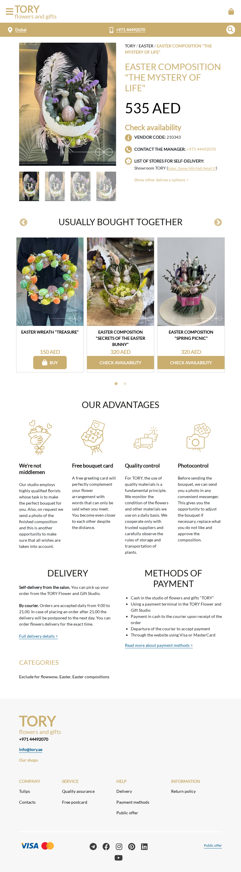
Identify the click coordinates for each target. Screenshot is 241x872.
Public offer (127, 812)
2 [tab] (125, 384)
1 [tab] (116, 384)
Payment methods (132, 802)
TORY (130, 45)
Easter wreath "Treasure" (50, 331)
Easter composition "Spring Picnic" (191, 335)
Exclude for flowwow (38, 676)
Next (218, 222)
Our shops (28, 759)
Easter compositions (90, 676)
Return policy (183, 791)
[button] (230, 29)
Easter (146, 45)
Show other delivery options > (161, 179)
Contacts (27, 802)
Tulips (24, 791)
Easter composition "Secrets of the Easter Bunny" (120, 338)
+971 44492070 (130, 29)
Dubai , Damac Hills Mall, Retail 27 (192, 168)
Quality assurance (78, 791)
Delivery (124, 791)
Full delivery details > (38, 636)
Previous (23, 222)
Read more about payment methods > (159, 645)
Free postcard (74, 802)
